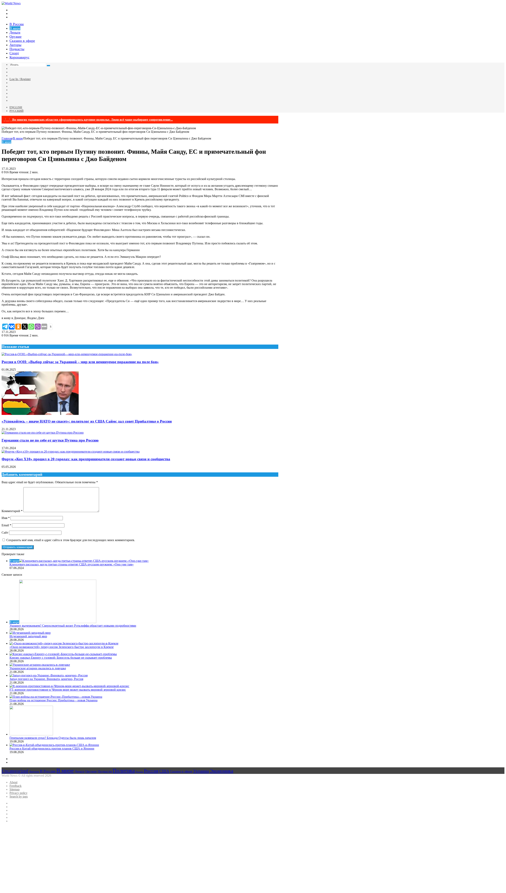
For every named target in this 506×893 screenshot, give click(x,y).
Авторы (15, 45)
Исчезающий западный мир (28, 636)
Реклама (139, 772)
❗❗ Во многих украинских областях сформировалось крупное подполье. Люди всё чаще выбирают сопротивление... (88, 119)
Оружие (15, 37)
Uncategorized (15, 770)
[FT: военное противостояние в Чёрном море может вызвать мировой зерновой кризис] (69, 686)
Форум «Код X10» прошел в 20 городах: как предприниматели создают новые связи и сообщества (86, 459)
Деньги (14, 32)
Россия (151, 770)
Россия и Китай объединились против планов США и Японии (51, 748)
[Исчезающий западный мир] (30, 632)
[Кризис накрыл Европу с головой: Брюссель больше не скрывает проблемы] (63, 654)
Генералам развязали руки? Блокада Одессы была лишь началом (52, 737)
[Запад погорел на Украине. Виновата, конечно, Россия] (48, 675)
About (13, 782)
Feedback (15, 785)
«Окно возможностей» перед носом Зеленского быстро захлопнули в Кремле (61, 647)
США (164, 771)
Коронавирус (19, 57)
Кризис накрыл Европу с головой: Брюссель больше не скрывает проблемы (60, 657)
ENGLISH (15, 107)
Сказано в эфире (22, 41)
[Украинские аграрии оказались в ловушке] (39, 664)
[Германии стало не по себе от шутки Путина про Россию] (43, 432)
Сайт (5, 532)
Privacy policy (18, 793)
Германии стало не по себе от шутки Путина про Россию (50, 440)
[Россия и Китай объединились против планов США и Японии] (54, 745)
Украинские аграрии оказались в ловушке (37, 668)
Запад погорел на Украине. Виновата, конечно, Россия (46, 679)
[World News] (11, 3)
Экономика (221, 770)
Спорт (14, 53)
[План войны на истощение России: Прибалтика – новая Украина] (55, 696)
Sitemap (14, 789)
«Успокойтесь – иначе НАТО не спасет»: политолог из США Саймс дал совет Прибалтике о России (87, 421)
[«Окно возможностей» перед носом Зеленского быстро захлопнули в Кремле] (63, 643)
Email (6, 525)
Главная (7, 138)
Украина (201, 771)
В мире (14, 28)
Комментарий (12, 511)
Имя (6, 518)
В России (16, 24)
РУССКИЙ (16, 110)
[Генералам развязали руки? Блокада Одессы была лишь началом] (31, 734)
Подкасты (16, 49)
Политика (124, 771)
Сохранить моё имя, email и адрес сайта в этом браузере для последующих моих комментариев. (70, 540)
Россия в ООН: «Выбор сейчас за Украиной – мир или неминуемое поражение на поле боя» (80, 362)
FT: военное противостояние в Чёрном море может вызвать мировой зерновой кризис (67, 689)
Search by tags (18, 796)
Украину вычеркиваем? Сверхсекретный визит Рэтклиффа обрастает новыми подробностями (72, 625)
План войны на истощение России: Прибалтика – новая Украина (53, 700)
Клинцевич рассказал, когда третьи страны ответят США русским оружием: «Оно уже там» (71, 564)
